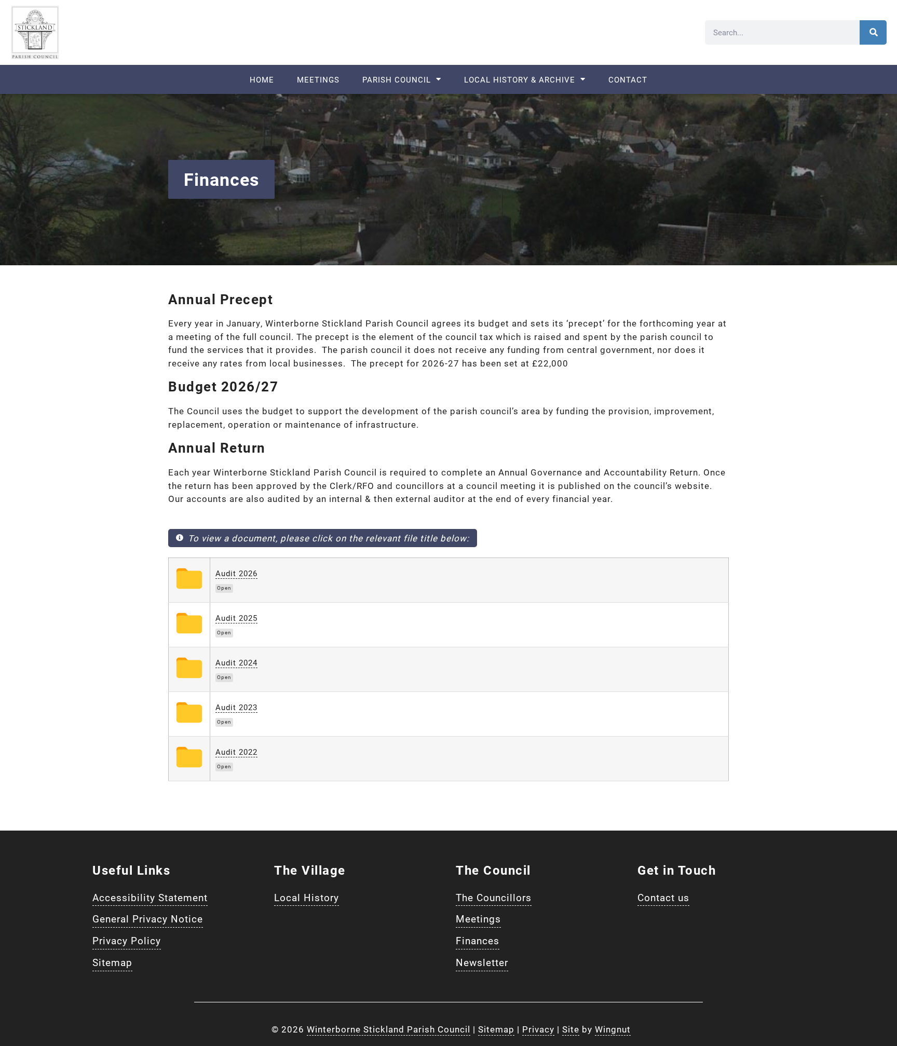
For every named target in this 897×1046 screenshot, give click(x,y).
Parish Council (396, 79)
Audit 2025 (236, 618)
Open (224, 588)
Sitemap (496, 1029)
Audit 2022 (236, 751)
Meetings (318, 79)
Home (262, 79)
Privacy (538, 1029)
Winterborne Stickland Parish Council (388, 1029)
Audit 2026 (236, 573)
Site (570, 1029)
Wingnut (613, 1029)
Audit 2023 (236, 707)
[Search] (873, 32)
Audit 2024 (236, 662)
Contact (627, 79)
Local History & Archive (519, 79)
